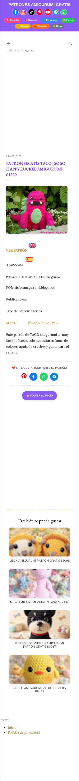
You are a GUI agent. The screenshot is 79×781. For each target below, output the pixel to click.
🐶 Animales (12, 20)
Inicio (12, 727)
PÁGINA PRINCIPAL (43, 323)
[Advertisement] (39, 105)
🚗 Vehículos (40, 26)
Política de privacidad (24, 732)
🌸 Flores (68, 20)
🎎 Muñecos (31, 20)
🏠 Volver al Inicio (39, 395)
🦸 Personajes (50, 20)
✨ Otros (57, 26)
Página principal (21, 51)
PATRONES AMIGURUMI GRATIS (39, 4)
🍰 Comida (22, 26)
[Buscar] (70, 42)
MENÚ (11, 323)
